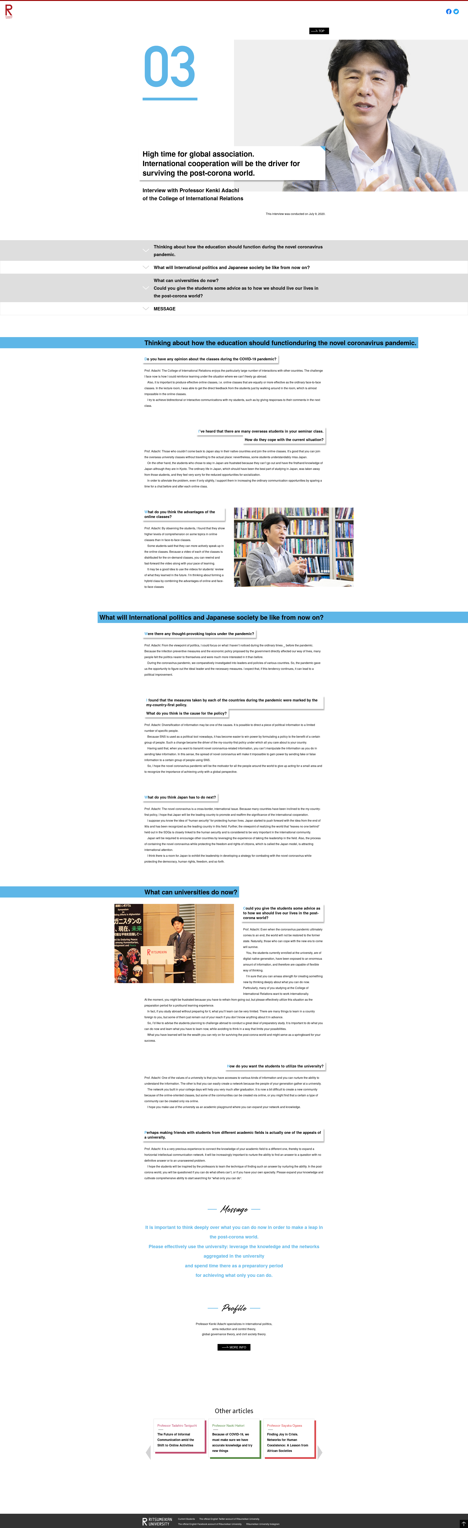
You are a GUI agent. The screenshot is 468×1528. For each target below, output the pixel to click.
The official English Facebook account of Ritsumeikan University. (210, 1523)
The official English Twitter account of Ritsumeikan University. (229, 1518)
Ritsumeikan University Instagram (263, 1523)
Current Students (186, 1518)
